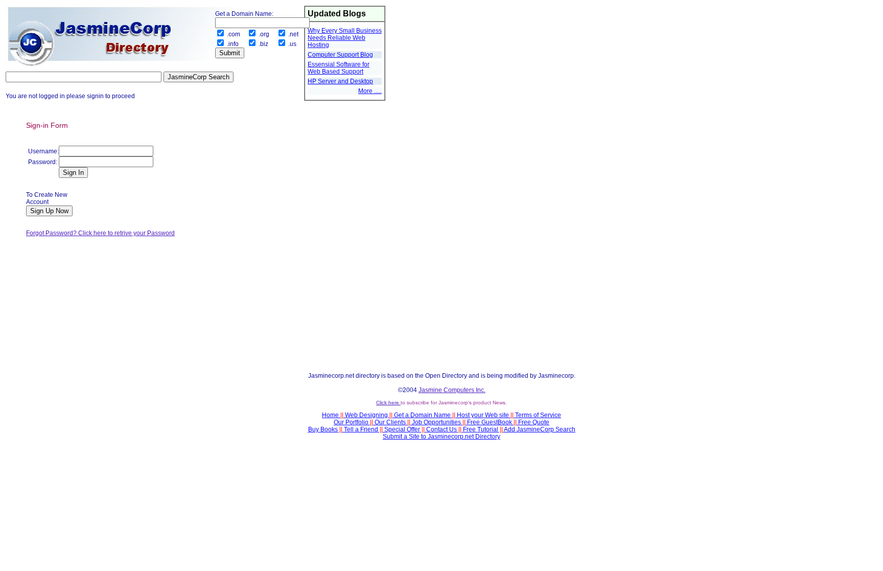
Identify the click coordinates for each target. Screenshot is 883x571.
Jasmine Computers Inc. (452, 390)
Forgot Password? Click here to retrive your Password (100, 233)
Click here (388, 402)
